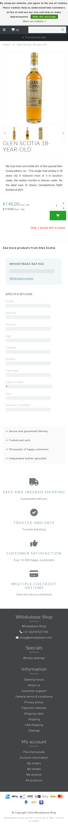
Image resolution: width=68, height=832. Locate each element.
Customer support (34, 690)
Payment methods (34, 707)
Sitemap (34, 730)
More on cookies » (34, 21)
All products (34, 780)
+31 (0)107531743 (35, 631)
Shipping (34, 719)
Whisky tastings (34, 658)
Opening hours (34, 679)
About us (34, 685)
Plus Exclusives (34, 752)
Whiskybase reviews (21, 278)
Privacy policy (34, 702)
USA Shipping (34, 724)
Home (6, 44)
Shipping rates (34, 713)
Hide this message (44, 17)
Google (35, 821)
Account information (34, 757)
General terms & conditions (34, 696)
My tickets (34, 769)
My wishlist (34, 774)
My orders (34, 763)
